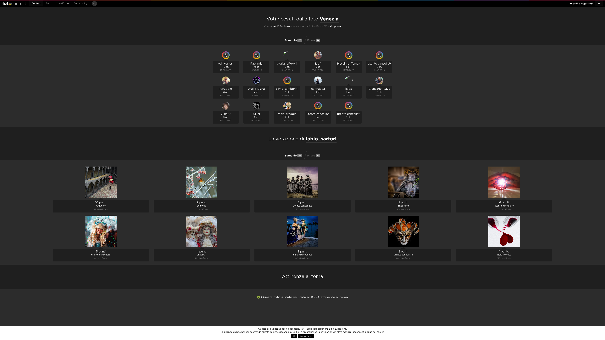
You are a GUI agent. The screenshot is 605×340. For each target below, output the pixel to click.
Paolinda (256, 63)
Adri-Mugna (256, 89)
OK (294, 336)
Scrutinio (293, 40)
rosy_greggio (287, 114)
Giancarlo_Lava (379, 89)
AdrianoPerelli (287, 63)
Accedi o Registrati (581, 3)
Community (80, 3)
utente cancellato (380, 63)
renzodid (225, 89)
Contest (36, 3)
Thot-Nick (403, 206)
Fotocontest (14, 3)
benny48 (201, 206)
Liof (318, 63)
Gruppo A (335, 26)
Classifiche (62, 3)
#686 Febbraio (282, 26)
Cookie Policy (306, 336)
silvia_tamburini (287, 89)
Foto (48, 3)
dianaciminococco (302, 255)
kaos (348, 89)
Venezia (329, 18)
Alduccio (101, 206)
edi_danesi (225, 63)
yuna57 (226, 114)
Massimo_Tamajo (349, 63)
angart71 (201, 255)
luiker (256, 114)
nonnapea (318, 89)
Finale (313, 40)
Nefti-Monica (504, 255)
